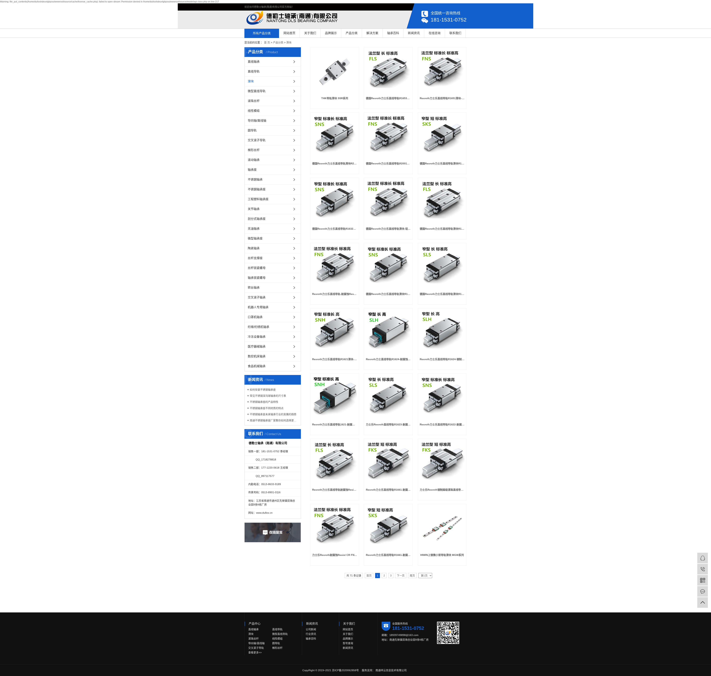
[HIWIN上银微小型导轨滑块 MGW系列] (442, 528)
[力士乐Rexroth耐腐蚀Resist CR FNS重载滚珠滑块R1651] (334, 528)
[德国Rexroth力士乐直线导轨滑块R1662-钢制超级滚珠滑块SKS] (442, 137)
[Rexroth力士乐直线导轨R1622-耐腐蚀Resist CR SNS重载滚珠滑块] (442, 398)
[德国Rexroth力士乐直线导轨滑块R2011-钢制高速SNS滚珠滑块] (334, 137)
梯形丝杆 (254, 150)
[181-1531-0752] (702, 569)
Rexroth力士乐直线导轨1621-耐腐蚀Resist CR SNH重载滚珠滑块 (334, 424)
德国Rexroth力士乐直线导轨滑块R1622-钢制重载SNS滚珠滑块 (388, 293)
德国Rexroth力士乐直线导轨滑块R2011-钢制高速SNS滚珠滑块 (334, 163)
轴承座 (252, 169)
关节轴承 (254, 209)
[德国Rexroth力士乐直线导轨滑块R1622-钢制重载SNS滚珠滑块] (388, 267)
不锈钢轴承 (255, 179)
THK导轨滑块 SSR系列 (334, 98)
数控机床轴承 (257, 356)
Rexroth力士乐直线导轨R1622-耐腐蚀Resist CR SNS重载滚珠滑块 (442, 424)
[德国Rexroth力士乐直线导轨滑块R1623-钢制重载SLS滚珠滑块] (442, 267)
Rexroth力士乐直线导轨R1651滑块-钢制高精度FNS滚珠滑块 (442, 98)
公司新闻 (311, 629)
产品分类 (352, 33)
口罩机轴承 (255, 317)
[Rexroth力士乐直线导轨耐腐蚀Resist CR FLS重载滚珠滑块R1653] (334, 463)
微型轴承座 (255, 238)
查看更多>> (255, 652)
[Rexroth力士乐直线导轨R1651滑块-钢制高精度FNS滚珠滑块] (442, 71)
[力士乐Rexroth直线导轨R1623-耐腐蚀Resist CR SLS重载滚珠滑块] (388, 398)
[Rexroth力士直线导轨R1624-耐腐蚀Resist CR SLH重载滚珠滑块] (388, 332)
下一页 (401, 575)
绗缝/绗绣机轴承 (258, 326)
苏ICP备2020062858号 (345, 670)
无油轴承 (254, 228)
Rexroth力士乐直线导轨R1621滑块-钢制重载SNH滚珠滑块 (334, 359)
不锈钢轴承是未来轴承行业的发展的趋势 (273, 414)
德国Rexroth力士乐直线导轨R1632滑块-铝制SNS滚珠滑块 (334, 228)
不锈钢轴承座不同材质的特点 (266, 408)
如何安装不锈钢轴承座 (263, 389)
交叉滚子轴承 (257, 297)
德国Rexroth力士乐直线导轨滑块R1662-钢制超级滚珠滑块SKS (442, 163)
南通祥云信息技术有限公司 (391, 670)
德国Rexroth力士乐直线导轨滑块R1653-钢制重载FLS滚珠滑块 (442, 228)
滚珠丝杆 (254, 101)
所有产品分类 (262, 33)
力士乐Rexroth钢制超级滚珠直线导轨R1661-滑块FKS (442, 489)
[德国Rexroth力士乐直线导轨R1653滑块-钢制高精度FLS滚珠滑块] (388, 71)
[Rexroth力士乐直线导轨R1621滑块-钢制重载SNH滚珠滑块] (334, 332)
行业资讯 (311, 633)
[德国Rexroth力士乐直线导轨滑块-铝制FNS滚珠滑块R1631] (388, 202)
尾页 (412, 575)
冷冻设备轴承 (257, 336)
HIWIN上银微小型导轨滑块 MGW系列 (442, 554)
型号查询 (348, 643)
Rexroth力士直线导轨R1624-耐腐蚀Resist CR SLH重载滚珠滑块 (388, 359)
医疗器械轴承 (257, 346)
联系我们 (455, 33)
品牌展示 (331, 33)
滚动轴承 (254, 159)
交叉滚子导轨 (257, 140)
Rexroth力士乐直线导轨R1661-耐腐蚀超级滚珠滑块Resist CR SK (388, 554)
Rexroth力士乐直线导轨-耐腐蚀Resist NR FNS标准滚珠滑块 (334, 293)
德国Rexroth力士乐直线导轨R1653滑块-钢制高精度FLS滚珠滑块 (388, 98)
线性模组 (254, 110)
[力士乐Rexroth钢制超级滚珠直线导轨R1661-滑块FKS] (442, 463)
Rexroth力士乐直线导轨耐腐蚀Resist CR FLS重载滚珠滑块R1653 (334, 489)
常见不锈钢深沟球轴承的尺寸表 (268, 395)
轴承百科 (393, 33)
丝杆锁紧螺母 (257, 268)
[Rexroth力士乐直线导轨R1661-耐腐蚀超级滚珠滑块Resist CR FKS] (388, 463)
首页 (369, 575)
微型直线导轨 (257, 91)
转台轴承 (254, 287)
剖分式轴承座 (257, 218)
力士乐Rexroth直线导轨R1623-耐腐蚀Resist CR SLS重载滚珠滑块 (388, 424)
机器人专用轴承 (258, 307)
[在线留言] (702, 591)
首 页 (267, 42)
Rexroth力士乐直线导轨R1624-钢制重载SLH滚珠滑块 (442, 359)
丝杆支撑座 (255, 258)
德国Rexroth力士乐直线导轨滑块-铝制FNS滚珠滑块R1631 (388, 228)
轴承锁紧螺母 (257, 277)
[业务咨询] (702, 558)
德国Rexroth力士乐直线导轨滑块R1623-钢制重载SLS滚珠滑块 (442, 293)
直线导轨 (254, 71)
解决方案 (372, 33)
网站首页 (289, 33)
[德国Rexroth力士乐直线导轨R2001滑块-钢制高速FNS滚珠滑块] (388, 137)
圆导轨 (252, 130)
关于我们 (310, 33)
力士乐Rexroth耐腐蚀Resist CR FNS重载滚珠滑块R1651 (334, 554)
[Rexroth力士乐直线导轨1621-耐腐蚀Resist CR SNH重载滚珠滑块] (334, 398)
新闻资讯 (414, 33)
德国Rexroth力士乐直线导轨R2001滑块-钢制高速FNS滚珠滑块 (388, 163)
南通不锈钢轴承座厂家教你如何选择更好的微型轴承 (274, 420)
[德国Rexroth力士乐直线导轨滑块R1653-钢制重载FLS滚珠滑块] (442, 202)
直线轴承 (254, 61)
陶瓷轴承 (254, 248)
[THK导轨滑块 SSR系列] (334, 71)
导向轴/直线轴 (257, 120)
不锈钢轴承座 (257, 189)
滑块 (288, 42)
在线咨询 (434, 33)
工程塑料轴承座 (258, 199)
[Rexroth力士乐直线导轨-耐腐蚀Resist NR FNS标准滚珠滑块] (334, 267)
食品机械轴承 (257, 366)
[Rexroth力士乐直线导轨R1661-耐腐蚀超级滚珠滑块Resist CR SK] (388, 528)
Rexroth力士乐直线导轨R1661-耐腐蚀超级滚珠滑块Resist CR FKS (388, 489)
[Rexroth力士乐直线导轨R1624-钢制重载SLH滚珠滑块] (442, 332)
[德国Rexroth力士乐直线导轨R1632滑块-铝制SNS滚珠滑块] (334, 202)
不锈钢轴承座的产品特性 (264, 401)
